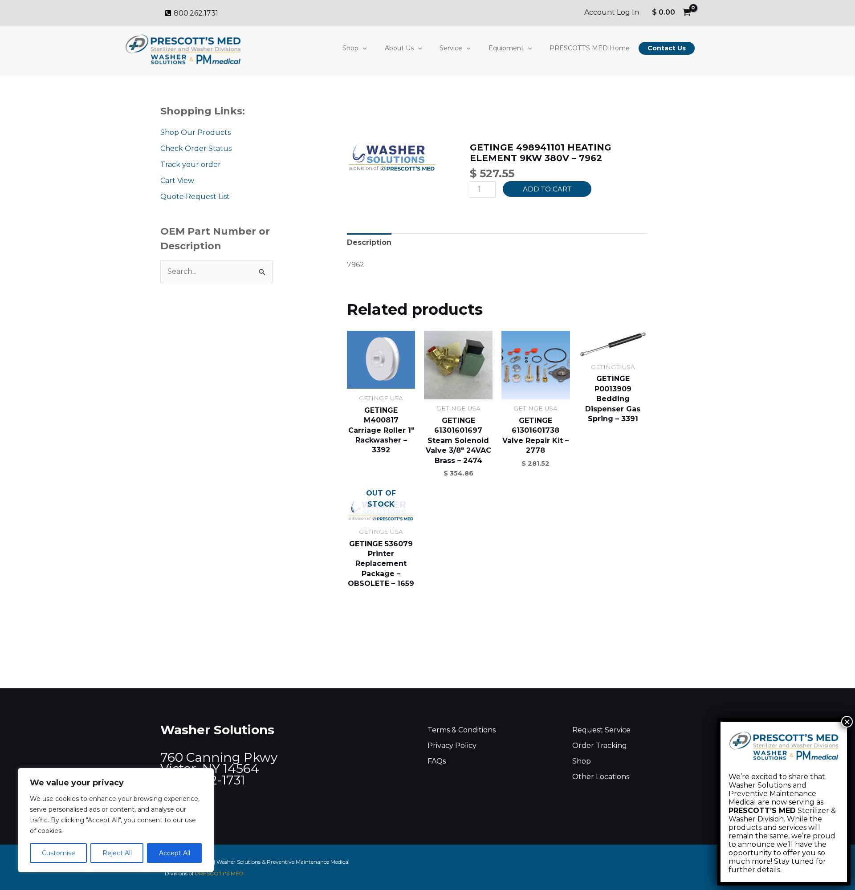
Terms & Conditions (462, 730)
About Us (399, 48)
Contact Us (666, 48)
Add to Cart (547, 189)
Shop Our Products (195, 132)
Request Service (601, 730)
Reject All (117, 853)
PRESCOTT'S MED (219, 873)
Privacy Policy (452, 745)
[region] (116, 820)
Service (451, 48)
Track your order (190, 164)
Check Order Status (196, 148)
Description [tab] (369, 242)
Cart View (177, 180)
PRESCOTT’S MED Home (590, 48)
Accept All (174, 853)
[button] (362, 48)
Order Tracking (599, 745)
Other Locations (600, 776)
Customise (58, 853)
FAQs (437, 761)
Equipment (506, 48)
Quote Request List (195, 196)
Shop (350, 48)
